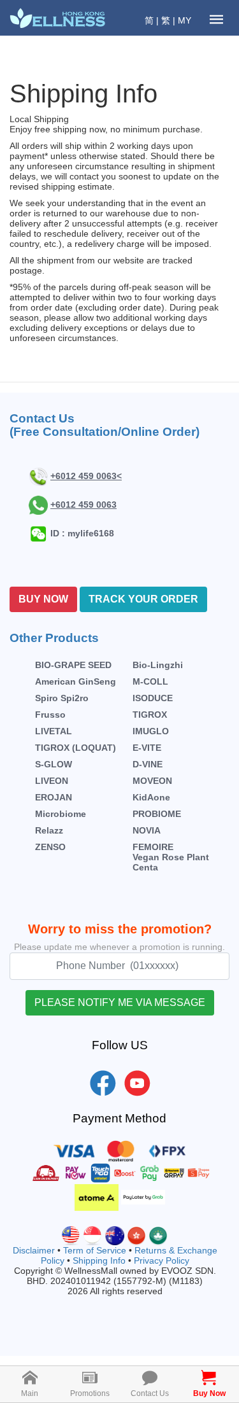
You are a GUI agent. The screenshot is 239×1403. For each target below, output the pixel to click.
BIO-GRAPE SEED (73, 665)
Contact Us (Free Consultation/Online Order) (104, 425)
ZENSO (50, 847)
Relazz (49, 830)
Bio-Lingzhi (158, 665)
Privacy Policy (161, 1260)
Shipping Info (99, 1260)
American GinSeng (75, 681)
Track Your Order (143, 599)
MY (184, 20)
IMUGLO (151, 731)
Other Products (54, 638)
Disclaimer (34, 1250)
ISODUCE (153, 698)
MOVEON (152, 781)
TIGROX (150, 714)
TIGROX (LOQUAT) (75, 748)
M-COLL (150, 681)
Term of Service (94, 1250)
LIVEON (51, 781)
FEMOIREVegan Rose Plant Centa (171, 857)
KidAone (151, 797)
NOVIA (147, 830)
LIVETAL (53, 731)
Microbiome (60, 814)
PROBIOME (157, 814)
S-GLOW (53, 764)
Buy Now (43, 599)
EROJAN (53, 797)
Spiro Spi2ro (62, 698)
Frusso (50, 714)
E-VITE (147, 748)
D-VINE (148, 764)
